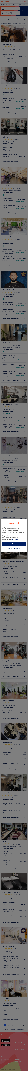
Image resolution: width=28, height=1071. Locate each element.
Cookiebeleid (15, 539)
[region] (14, 535)
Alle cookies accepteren (13, 544)
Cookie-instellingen (14, 548)
